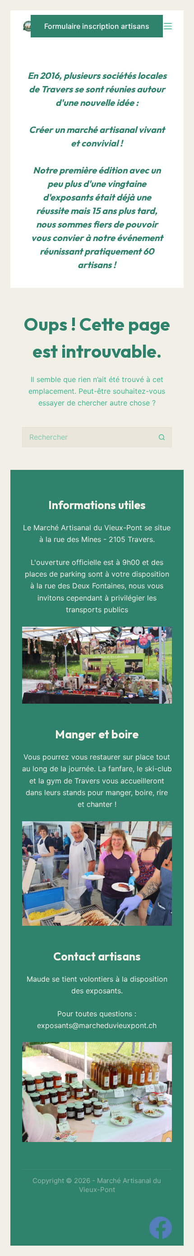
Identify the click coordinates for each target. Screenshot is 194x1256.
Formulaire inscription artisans (96, 26)
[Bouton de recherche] (162, 437)
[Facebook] (160, 1227)
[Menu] (168, 26)
